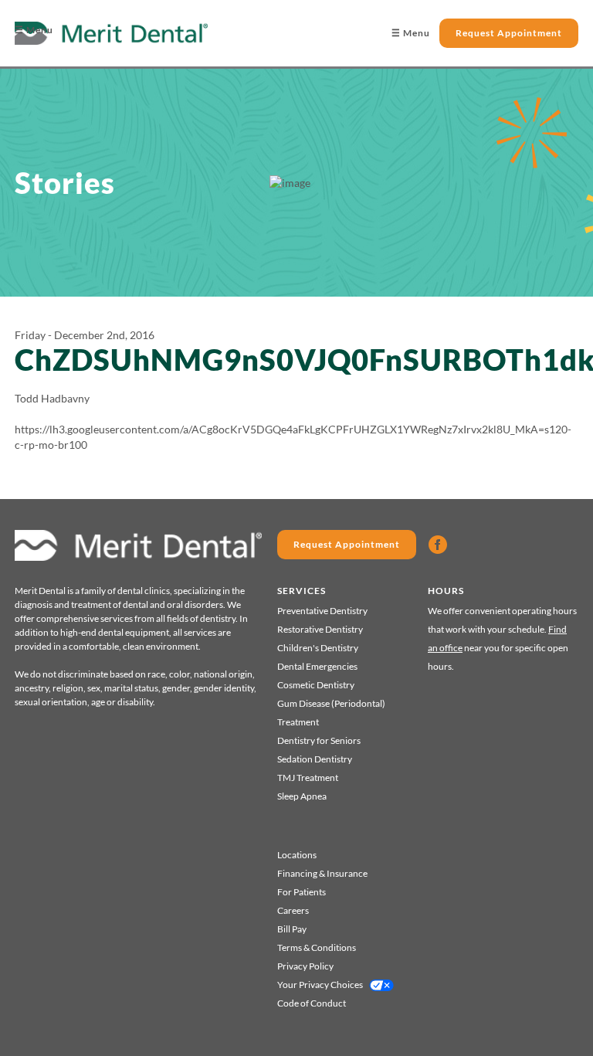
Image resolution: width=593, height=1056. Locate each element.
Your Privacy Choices (320, 984)
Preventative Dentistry (322, 610)
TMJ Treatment (307, 777)
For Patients (301, 892)
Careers (293, 910)
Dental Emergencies (317, 666)
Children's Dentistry (317, 648)
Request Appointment (509, 33)
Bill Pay (292, 929)
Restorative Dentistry (320, 629)
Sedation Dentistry (314, 759)
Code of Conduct (311, 1003)
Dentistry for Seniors (319, 740)
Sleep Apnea (302, 796)
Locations (297, 855)
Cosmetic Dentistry (315, 685)
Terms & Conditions (316, 947)
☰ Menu (34, 30)
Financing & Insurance (322, 873)
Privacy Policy (305, 966)
